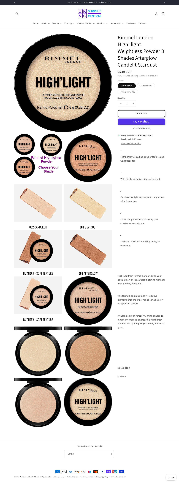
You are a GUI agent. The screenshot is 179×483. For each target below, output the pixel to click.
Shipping (134, 76)
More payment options (141, 128)
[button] (17, 13)
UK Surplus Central (27, 477)
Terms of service (87, 477)
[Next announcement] (164, 2)
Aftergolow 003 (129, 92)
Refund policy (72, 477)
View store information (131, 143)
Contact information (118, 477)
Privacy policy (58, 477)
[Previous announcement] (15, 2)
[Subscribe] (111, 454)
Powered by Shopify (43, 477)
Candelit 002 (147, 86)
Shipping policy (102, 477)
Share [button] (123, 376)
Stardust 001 (127, 86)
